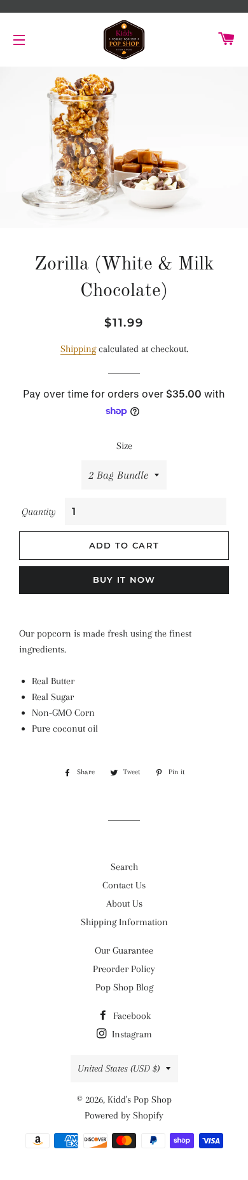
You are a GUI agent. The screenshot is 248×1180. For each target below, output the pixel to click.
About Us (124, 903)
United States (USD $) (119, 1068)
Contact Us (124, 885)
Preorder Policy (124, 969)
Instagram (130, 1034)
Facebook (131, 1015)
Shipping (78, 348)
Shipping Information (124, 922)
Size (124, 445)
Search (124, 866)
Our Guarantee (124, 950)
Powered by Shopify (124, 1115)
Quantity (39, 511)
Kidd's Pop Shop (139, 1099)
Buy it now (124, 579)
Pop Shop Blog (124, 987)
